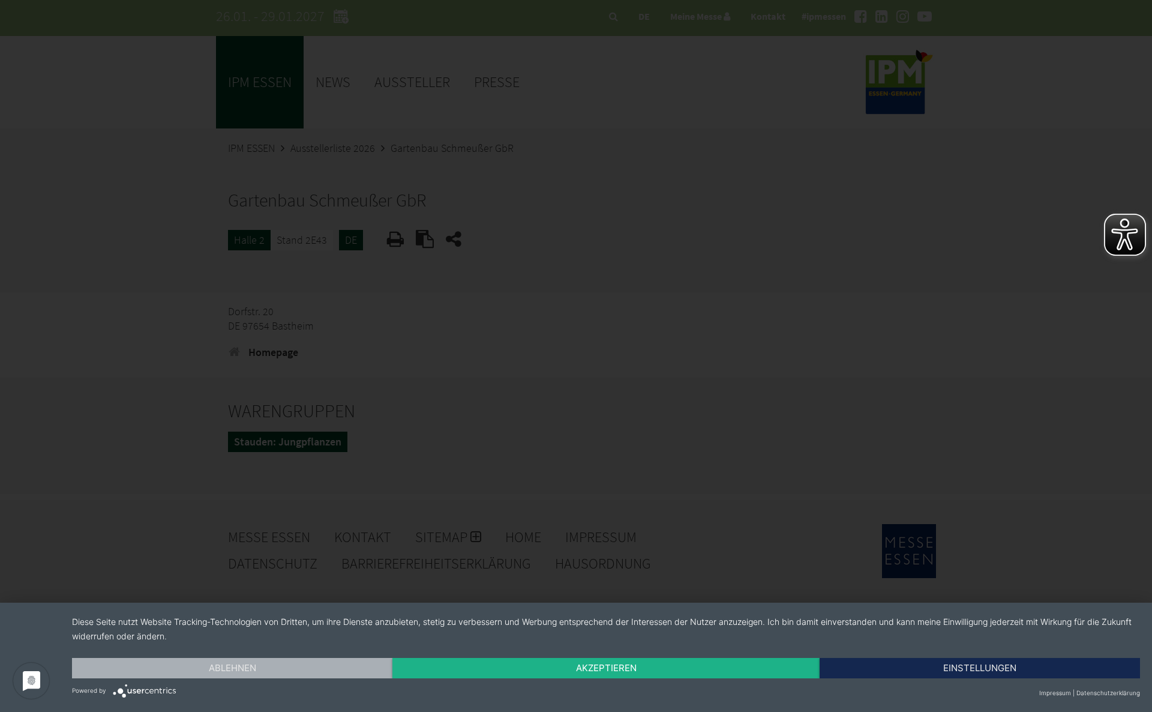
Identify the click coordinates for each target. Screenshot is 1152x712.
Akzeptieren (606, 668)
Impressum (1055, 692)
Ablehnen (232, 668)
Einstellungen (979, 668)
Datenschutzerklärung (1108, 692)
